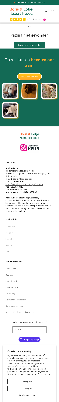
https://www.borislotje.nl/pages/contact (24, 184)
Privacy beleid (11, 287)
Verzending (10, 293)
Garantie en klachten (14, 306)
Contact (8, 251)
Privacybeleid (44, 374)
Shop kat (9, 233)
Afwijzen (28, 388)
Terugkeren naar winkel (29, 45)
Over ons (9, 245)
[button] (5, 11)
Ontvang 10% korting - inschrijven (20, 312)
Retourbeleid (11, 281)
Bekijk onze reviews (29, 76)
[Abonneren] (43, 329)
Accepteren (28, 381)
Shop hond (10, 226)
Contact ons (10, 268)
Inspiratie (9, 239)
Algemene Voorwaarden (15, 300)
